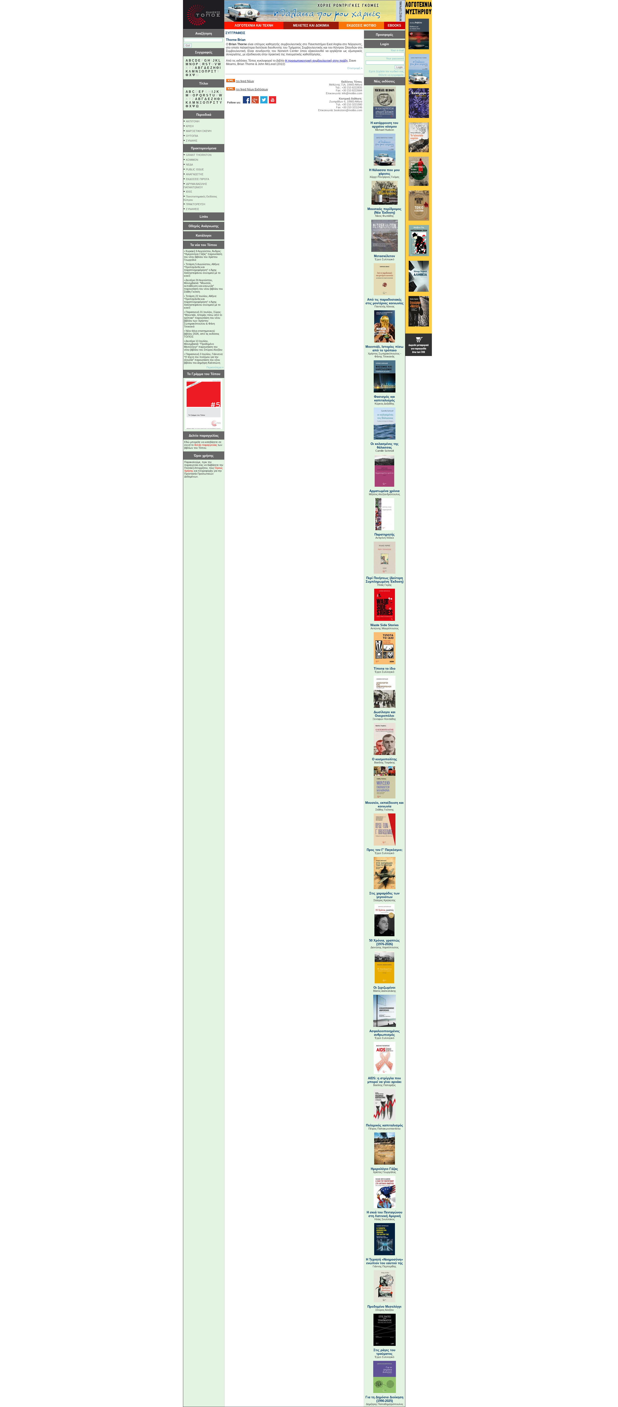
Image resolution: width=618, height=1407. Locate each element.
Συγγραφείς (203, 52)
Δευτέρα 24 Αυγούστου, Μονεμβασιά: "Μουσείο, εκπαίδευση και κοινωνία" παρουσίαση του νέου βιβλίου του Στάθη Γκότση (203, 286)
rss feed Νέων (245, 81)
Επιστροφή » (354, 68)
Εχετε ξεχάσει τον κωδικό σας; (386, 71)
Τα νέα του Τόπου (203, 245)
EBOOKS (394, 25)
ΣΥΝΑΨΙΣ (191, 140)
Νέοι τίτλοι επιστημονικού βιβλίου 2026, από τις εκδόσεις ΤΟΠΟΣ (201, 333)
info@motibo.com (352, 93)
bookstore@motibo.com (348, 110)
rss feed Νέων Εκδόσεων (252, 89)
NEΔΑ (189, 164)
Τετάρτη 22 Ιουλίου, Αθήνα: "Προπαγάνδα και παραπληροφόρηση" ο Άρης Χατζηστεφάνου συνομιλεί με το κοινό (202, 302)
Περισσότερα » (215, 367)
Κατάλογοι (203, 235)
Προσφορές (384, 34)
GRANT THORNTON (198, 154)
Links (204, 216)
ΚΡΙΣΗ (190, 126)
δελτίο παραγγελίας (205, 444)
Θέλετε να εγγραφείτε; (391, 74)
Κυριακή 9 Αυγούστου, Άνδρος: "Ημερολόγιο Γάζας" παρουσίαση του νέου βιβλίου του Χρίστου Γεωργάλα (203, 255)
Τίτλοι (203, 83)
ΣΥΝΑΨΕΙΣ (192, 209)
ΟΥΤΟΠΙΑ (192, 135)
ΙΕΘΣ (189, 191)
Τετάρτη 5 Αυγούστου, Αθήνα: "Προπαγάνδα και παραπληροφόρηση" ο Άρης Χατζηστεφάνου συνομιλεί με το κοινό (202, 270)
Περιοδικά (203, 114)
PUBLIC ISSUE (195, 169)
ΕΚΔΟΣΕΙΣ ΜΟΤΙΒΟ (361, 25)
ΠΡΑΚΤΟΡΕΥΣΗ (195, 204)
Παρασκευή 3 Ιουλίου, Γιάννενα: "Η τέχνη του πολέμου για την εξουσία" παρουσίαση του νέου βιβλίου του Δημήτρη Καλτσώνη (203, 358)
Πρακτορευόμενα (203, 148)
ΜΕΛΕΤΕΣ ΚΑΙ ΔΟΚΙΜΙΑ (311, 25)
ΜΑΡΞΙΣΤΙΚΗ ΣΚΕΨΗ (198, 131)
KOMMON (192, 159)
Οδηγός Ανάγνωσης (204, 226)
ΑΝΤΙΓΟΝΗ (192, 121)
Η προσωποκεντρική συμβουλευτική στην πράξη (316, 60)
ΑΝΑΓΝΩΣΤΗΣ (195, 174)
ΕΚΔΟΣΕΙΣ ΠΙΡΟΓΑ (197, 179)
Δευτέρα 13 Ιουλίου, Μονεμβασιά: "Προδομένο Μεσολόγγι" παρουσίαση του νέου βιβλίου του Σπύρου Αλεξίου (203, 345)
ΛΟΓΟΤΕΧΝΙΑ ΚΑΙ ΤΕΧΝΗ (254, 25)
